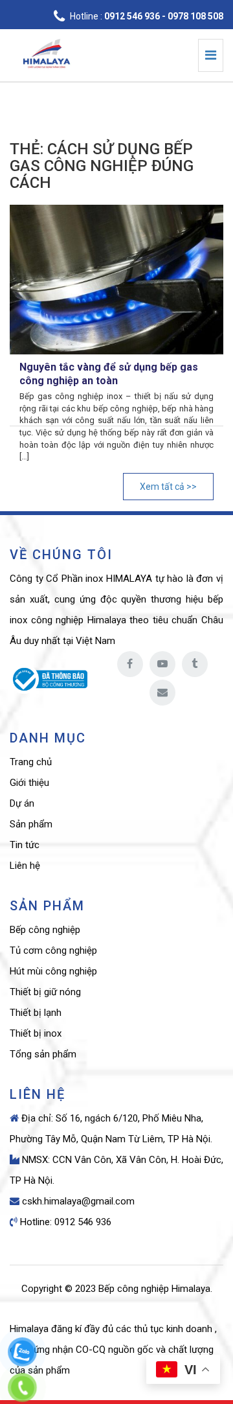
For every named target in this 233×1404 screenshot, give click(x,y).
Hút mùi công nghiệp (53, 971)
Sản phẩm (31, 824)
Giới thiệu (29, 782)
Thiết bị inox (35, 1033)
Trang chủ (31, 762)
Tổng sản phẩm (43, 1054)
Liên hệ (25, 865)
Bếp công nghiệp (45, 930)
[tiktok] (195, 664)
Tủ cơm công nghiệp (53, 950)
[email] (162, 693)
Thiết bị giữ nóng (45, 992)
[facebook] (130, 664)
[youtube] (162, 664)
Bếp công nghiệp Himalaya (154, 1289)
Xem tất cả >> (168, 486)
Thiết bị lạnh (35, 1012)
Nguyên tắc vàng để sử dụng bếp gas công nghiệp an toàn (108, 374)
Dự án (22, 803)
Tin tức (24, 845)
